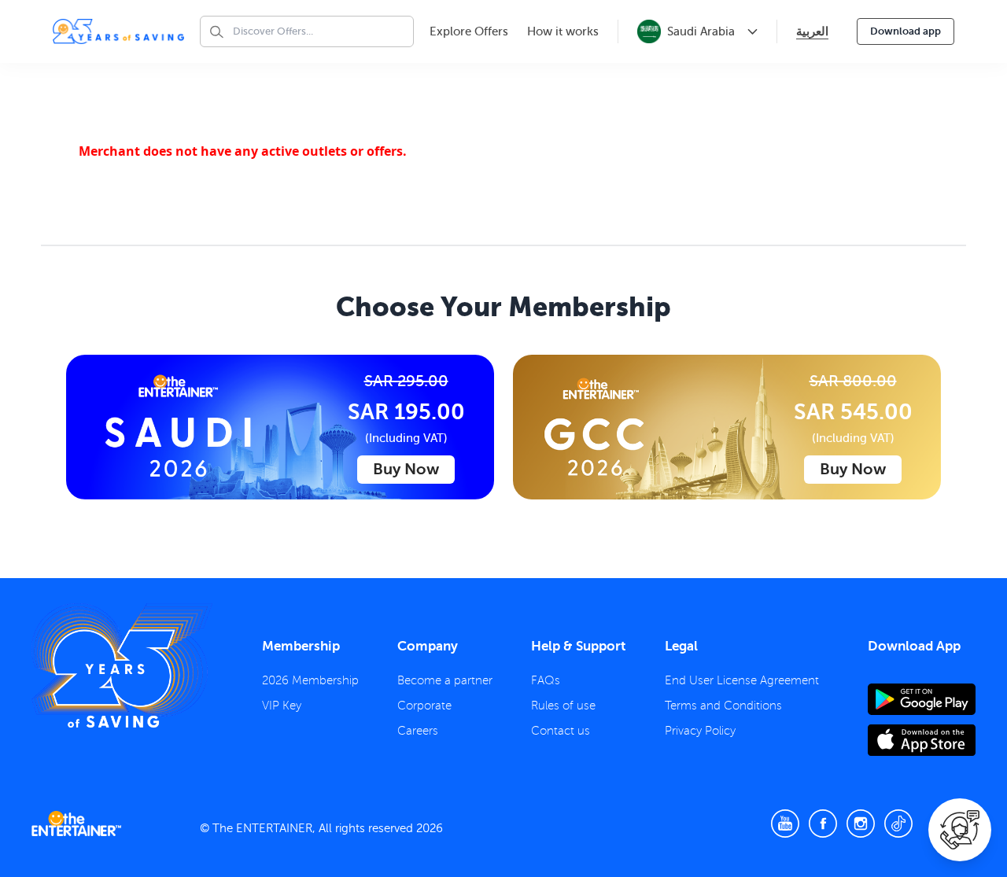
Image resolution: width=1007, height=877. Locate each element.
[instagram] (861, 823)
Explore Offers (469, 31)
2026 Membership (310, 680)
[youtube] (785, 823)
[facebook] (823, 823)
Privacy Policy (700, 730)
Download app (905, 31)
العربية (812, 31)
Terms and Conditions (723, 705)
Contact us (560, 730)
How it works (563, 31)
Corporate (424, 705)
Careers (417, 730)
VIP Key (281, 705)
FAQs (545, 680)
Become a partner (444, 680)
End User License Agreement (742, 680)
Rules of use (563, 705)
